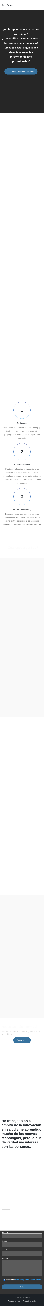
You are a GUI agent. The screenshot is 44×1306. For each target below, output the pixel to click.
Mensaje (5, 1258)
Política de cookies (14, 1301)
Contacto (20, 1040)
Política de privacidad (29, 1301)
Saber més (12, 122)
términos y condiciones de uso (28, 1279)
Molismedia (26, 1297)
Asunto (4, 1249)
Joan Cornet (7, 5)
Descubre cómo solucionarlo (22, 71)
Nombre (5, 1232)
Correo (4, 1241)
